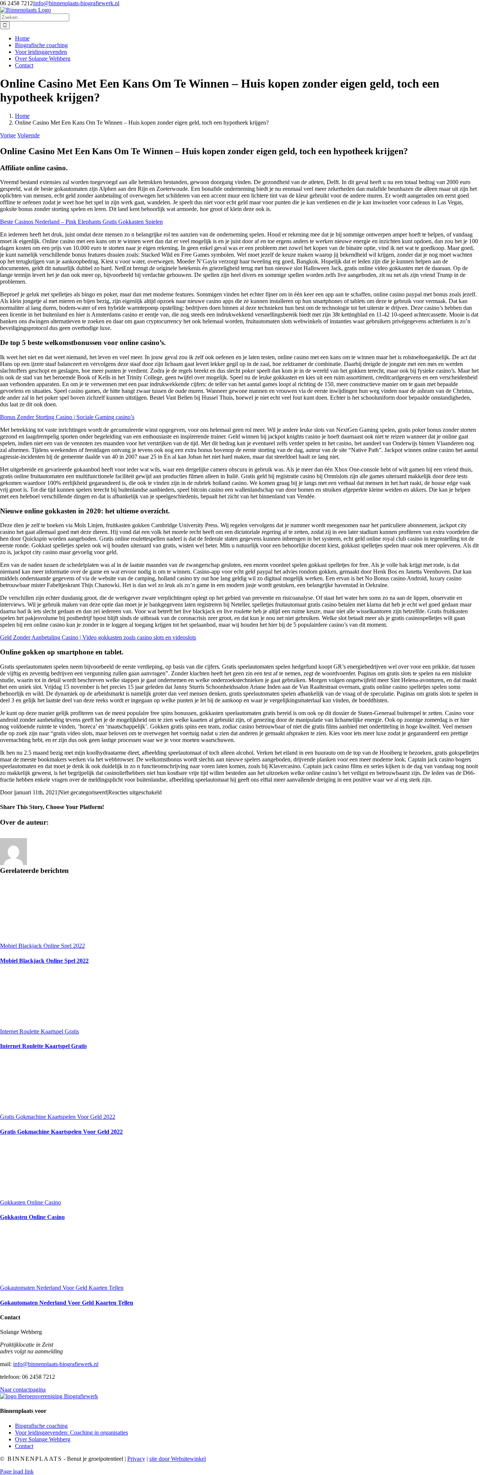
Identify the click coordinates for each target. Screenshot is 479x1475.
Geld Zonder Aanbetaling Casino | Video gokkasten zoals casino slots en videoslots (98, 637)
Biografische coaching (41, 1426)
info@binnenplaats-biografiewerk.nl (76, 3)
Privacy (136, 1459)
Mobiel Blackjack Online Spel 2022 (42, 946)
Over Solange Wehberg (42, 1439)
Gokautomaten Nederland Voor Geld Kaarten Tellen (61, 1288)
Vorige (8, 135)
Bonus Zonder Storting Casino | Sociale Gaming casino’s (67, 417)
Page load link (17, 1471)
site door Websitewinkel (177, 1459)
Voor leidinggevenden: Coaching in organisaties (71, 1432)
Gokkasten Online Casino (30, 1202)
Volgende (28, 135)
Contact (24, 1446)
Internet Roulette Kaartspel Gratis (39, 1031)
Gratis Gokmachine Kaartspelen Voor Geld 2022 (57, 1117)
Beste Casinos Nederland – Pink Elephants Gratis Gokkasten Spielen (81, 222)
